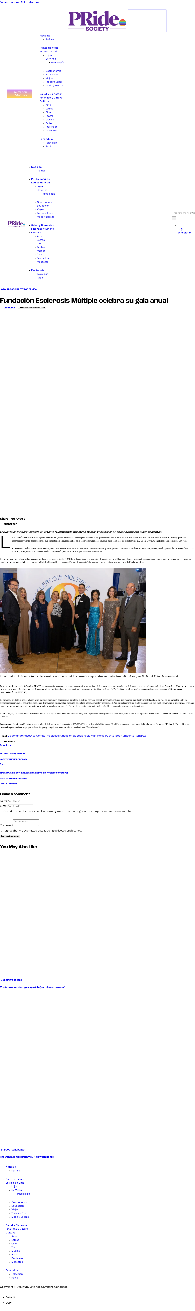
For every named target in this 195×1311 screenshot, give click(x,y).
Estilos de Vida (28, 289)
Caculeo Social (10, 289)
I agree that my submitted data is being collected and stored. (42, 830)
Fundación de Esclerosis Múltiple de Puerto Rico (89, 735)
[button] (9, 307)
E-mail (4, 806)
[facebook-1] (2, 1162)
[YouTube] (13, 23)
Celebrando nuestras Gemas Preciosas (33, 735)
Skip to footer (30, 2)
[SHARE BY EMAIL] (25, 524)
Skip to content (10, 2)
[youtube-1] (8, 1162)
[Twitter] (11, 23)
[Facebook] (8, 23)
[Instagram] (16, 23)
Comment (6, 825)
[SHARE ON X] (23, 524)
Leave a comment (8, 784)
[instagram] (12, 1162)
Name (4, 800)
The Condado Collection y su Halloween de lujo (27, 1157)
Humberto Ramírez (133, 735)
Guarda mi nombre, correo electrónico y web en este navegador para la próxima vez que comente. (67, 811)
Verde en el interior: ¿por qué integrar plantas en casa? (32, 987)
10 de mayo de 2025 (11, 980)
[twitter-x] (5, 1162)
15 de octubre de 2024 (13, 1150)
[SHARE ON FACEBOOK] (20, 524)
